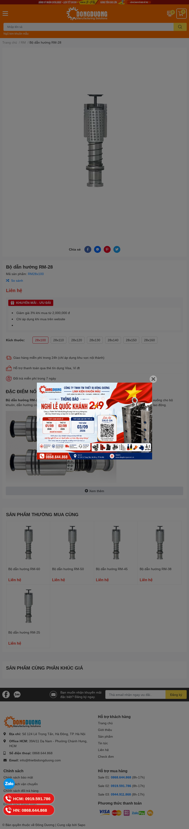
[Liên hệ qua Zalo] (9, 784)
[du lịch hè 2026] (94, 421)
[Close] (153, 379)
